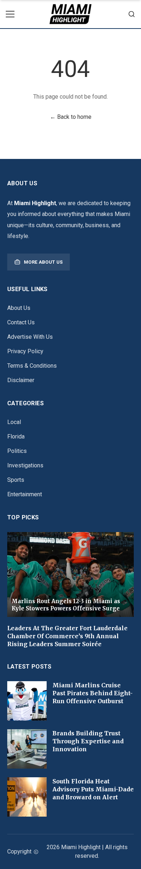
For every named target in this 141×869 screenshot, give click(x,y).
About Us (18, 307)
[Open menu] (10, 14)
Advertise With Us (30, 336)
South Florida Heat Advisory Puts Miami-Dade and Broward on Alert (93, 789)
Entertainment (24, 494)
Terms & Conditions (32, 365)
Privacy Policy (25, 351)
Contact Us (21, 322)
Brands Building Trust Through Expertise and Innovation (88, 741)
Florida (16, 436)
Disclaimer (20, 380)
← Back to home (70, 116)
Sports (15, 479)
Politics (17, 451)
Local (14, 422)
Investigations (25, 465)
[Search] (131, 14)
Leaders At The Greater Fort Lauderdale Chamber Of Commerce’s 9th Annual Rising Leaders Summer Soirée (67, 636)
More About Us (43, 262)
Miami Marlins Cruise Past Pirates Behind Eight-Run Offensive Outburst (92, 693)
